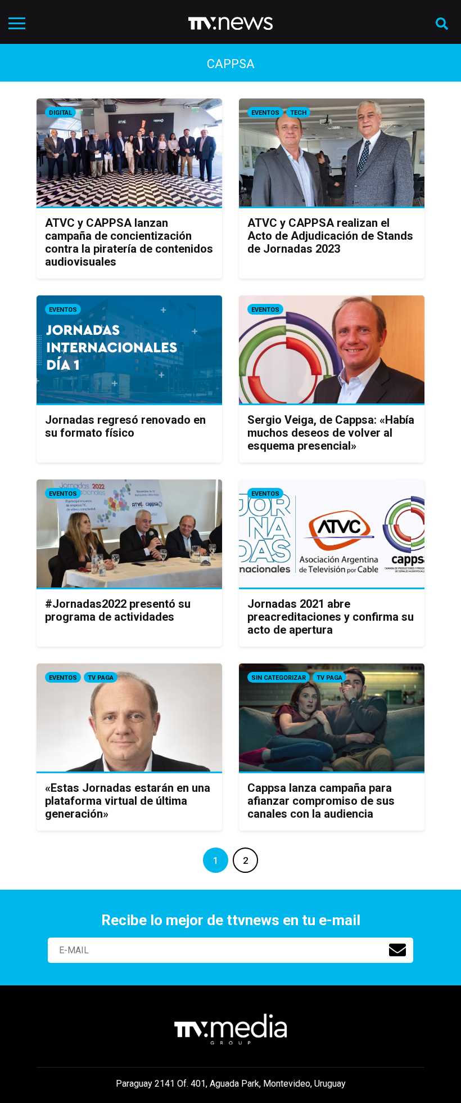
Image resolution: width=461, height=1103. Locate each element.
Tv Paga (101, 677)
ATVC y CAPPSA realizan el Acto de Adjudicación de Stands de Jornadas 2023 (330, 235)
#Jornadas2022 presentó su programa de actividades (118, 610)
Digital (60, 112)
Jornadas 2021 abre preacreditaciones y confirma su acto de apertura (330, 616)
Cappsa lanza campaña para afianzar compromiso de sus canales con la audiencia (321, 800)
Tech (298, 112)
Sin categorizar (278, 677)
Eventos (265, 112)
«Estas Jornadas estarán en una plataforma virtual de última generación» (127, 800)
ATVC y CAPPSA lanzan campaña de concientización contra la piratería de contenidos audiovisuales (129, 242)
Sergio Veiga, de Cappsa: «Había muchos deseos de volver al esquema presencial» (330, 432)
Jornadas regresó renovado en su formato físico (125, 426)
